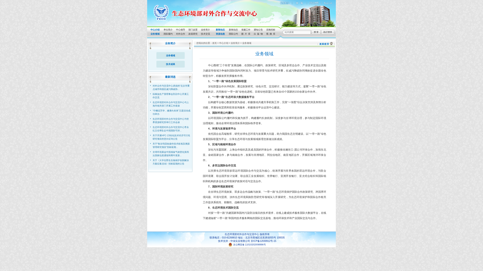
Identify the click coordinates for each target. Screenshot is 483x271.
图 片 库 (245, 34)
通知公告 (258, 29)
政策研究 (193, 34)
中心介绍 (223, 43)
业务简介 (205, 29)
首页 (214, 43)
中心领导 (180, 29)
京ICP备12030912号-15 (263, 241)
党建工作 (245, 29)
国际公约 (233, 34)
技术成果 (170, 64)
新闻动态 (233, 29)
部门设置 (193, 29)
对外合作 (180, 34)
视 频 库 (270, 34)
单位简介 (168, 29)
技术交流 (205, 34)
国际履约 (168, 34)
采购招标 (270, 29)
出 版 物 (258, 34)
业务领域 (170, 55)
